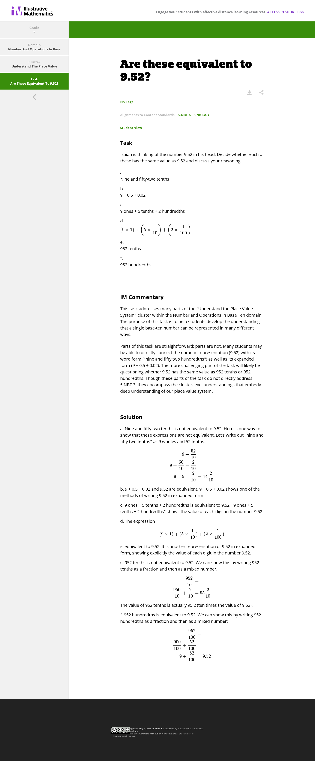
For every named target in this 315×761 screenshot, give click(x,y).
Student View (131, 128)
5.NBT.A (184, 115)
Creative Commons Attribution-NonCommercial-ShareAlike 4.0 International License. (153, 735)
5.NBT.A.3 (201, 115)
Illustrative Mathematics (190, 728)
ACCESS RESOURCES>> (285, 12)
